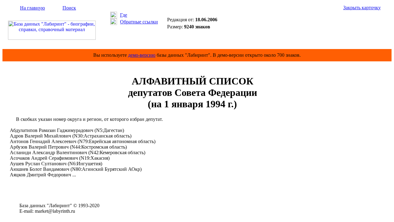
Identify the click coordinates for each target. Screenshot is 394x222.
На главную (32, 7)
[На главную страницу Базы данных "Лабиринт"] (52, 38)
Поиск (69, 7)
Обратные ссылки (139, 21)
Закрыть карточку (362, 7)
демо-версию (141, 55)
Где (123, 15)
